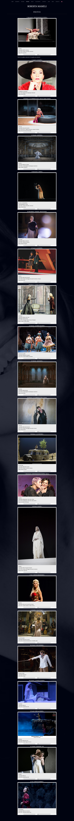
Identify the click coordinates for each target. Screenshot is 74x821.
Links (49, 1)
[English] (61, 1)
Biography (17, 1)
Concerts (44, 1)
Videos (32, 1)
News (53, 1)
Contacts (57, 1)
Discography (37, 1)
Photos (27, 1)
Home (12, 1)
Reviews (22, 1)
